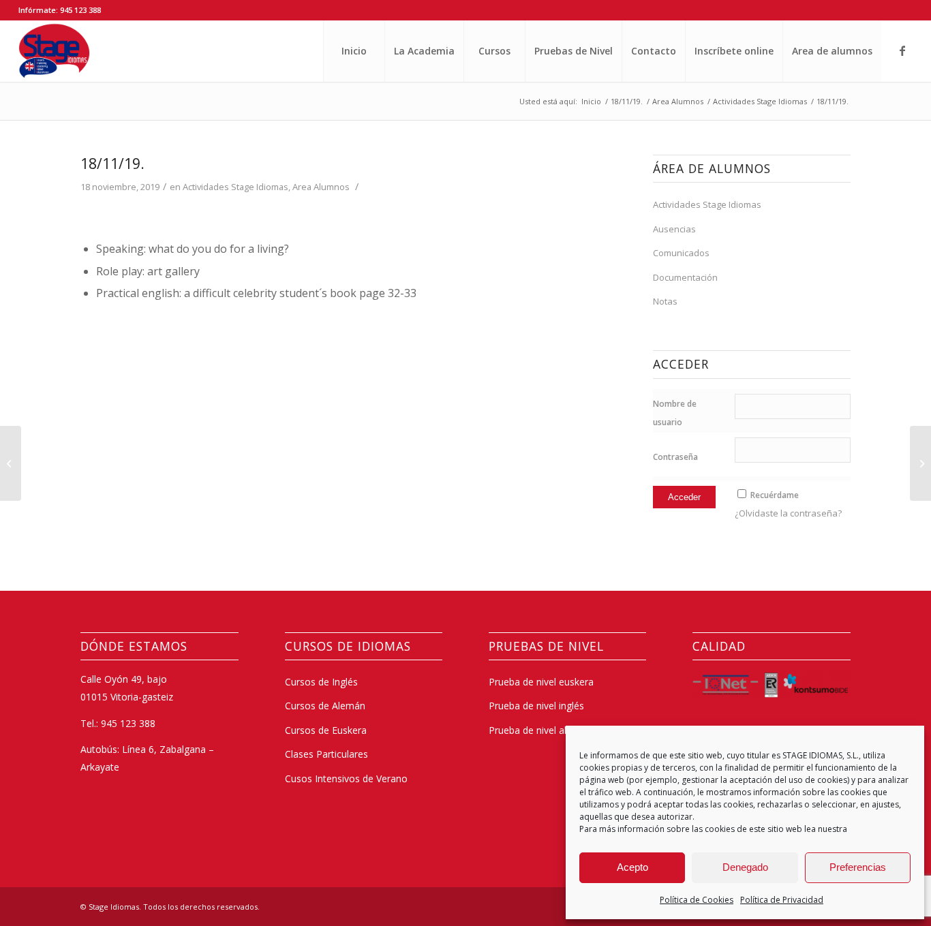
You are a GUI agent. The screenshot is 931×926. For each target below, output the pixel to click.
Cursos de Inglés (321, 681)
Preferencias (857, 867)
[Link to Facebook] (902, 50)
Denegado (745, 867)
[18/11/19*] (10, 463)
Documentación (685, 277)
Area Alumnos (321, 187)
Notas (665, 301)
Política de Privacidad (781, 900)
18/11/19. (112, 163)
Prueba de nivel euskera (541, 681)
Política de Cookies (696, 900)
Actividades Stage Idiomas (235, 187)
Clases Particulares (326, 753)
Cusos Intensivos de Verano (346, 778)
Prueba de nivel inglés (536, 705)
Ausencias (674, 229)
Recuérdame (774, 495)
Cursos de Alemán (325, 705)
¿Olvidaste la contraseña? (788, 513)
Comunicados (681, 253)
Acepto (632, 867)
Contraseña (675, 457)
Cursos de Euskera (326, 730)
